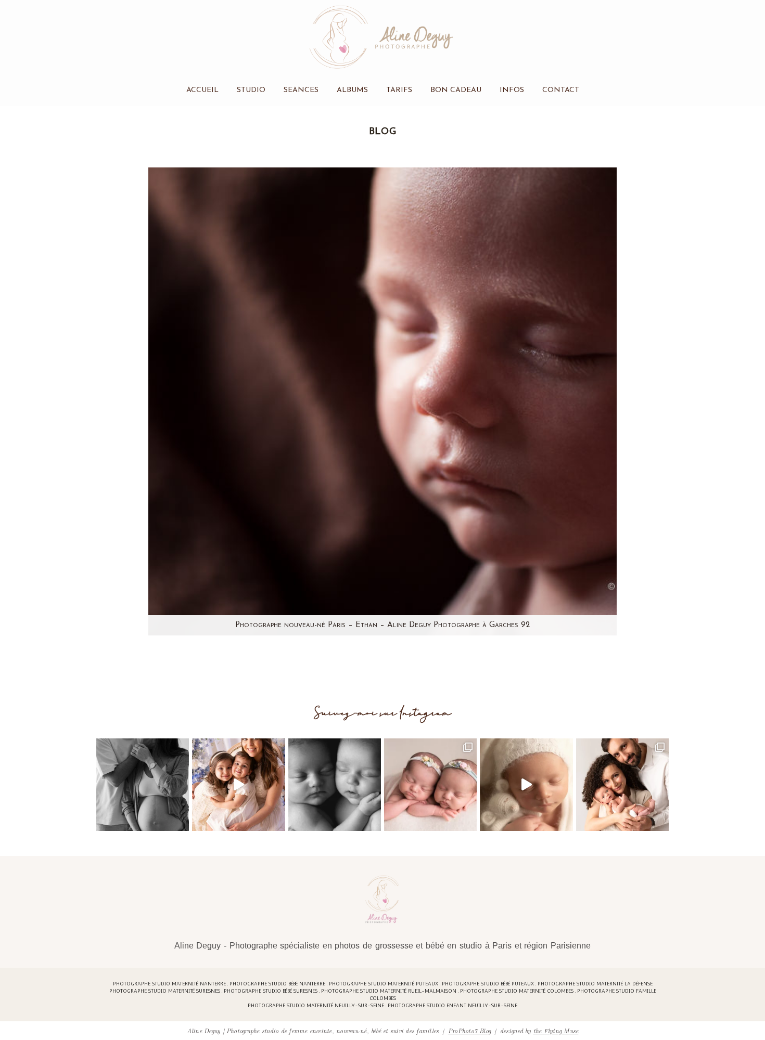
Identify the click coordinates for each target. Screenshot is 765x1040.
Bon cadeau (455, 90)
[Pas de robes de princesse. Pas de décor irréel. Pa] (142, 784)
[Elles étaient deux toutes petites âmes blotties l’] (430, 784)
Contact (560, 90)
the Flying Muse (556, 1030)
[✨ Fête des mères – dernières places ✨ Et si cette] (238, 784)
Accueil (202, 90)
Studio (251, 90)
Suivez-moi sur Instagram (383, 713)
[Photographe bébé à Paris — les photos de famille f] (622, 784)
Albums (352, 90)
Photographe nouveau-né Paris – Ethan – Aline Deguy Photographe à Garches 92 (382, 625)
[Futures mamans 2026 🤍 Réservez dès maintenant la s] (334, 784)
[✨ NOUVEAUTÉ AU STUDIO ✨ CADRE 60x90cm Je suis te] (526, 784)
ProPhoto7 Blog (469, 1030)
